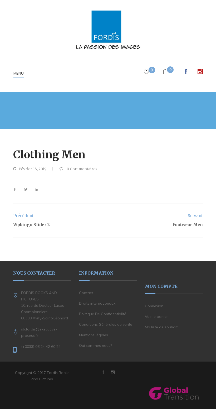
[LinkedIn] (34, 190)
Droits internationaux (97, 303)
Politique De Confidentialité (102, 313)
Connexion (154, 306)
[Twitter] (25, 190)
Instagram (200, 71)
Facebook (186, 71)
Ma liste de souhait (161, 327)
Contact (86, 292)
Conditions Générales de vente (105, 324)
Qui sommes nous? (95, 345)
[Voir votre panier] (165, 72)
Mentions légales (93, 335)
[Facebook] (16, 190)
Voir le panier (156, 316)
